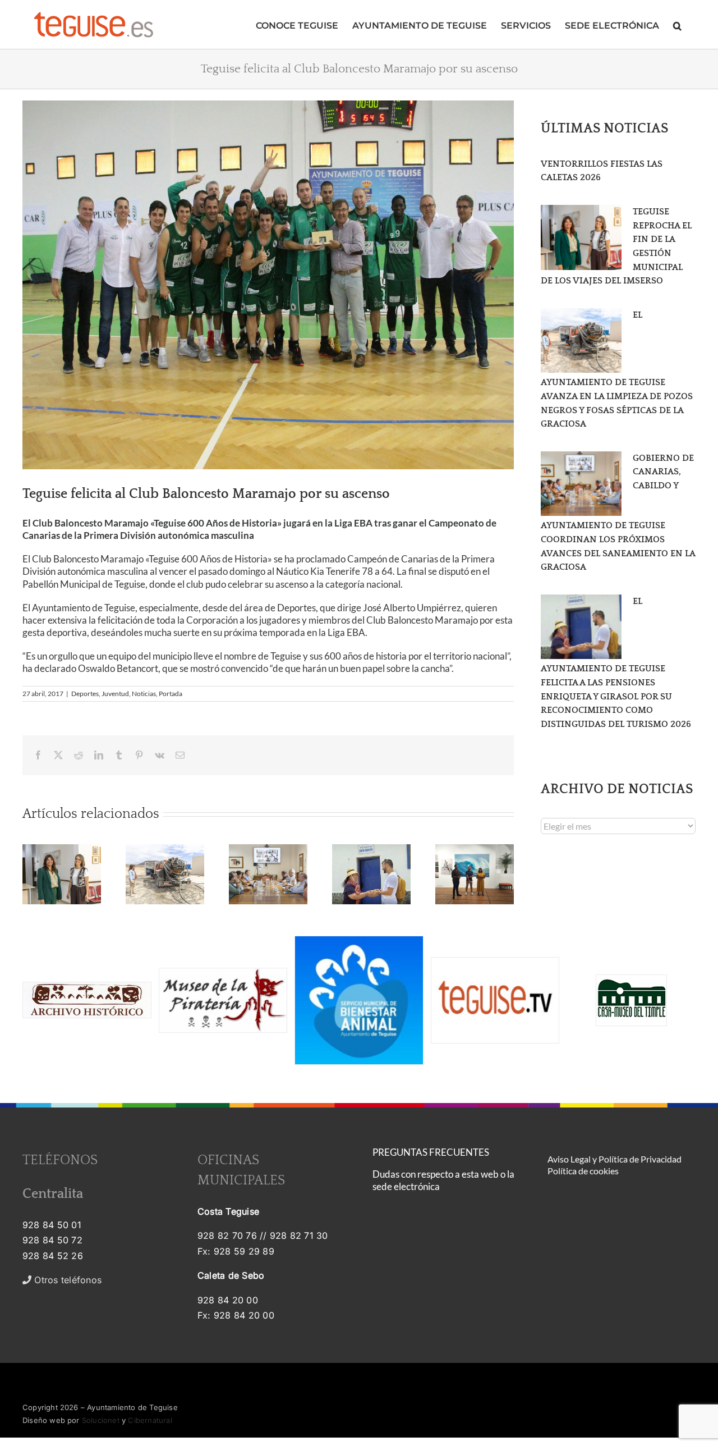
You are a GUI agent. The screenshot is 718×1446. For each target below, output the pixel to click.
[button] (677, 24)
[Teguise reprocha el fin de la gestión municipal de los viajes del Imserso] (581, 237)
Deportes (85, 693)
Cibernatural (150, 1420)
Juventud (115, 693)
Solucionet (100, 1420)
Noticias (144, 693)
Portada (170, 693)
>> (74, 1279)
